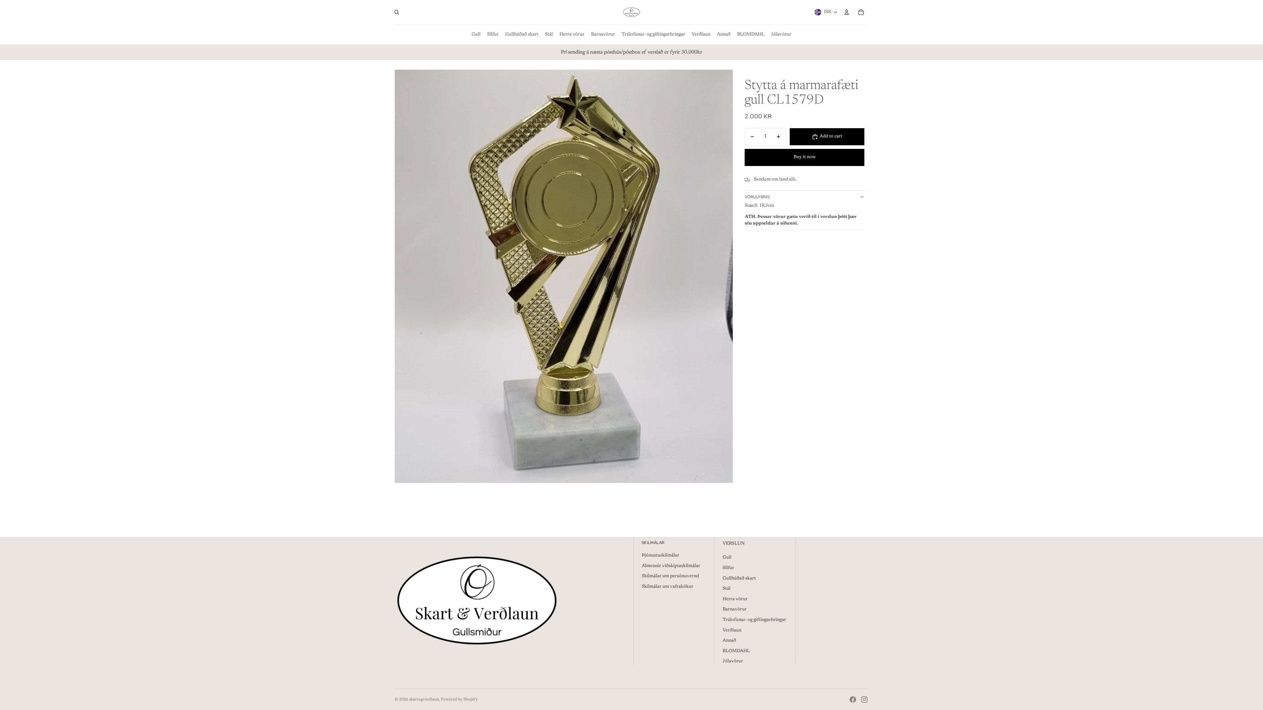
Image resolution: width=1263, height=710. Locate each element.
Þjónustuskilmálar (660, 555)
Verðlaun (732, 630)
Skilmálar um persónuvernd (670, 576)
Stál (727, 588)
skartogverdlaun (424, 699)
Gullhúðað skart (739, 578)
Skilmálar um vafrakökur (667, 586)
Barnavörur (735, 609)
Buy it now (805, 157)
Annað (729, 640)
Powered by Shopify (459, 699)
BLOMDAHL (736, 651)
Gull (727, 557)
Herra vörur (735, 599)
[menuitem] (476, 34)
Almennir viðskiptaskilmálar (671, 566)
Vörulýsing (757, 197)
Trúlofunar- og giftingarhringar (754, 620)
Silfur (728, 568)
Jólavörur (733, 661)
